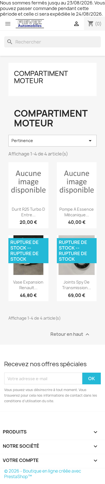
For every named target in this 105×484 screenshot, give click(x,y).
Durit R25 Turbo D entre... (28, 212)
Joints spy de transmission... (76, 284)
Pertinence (52, 140)
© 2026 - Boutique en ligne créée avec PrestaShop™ (42, 474)
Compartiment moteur (41, 77)
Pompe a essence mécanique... (76, 212)
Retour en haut (70, 334)
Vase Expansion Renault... (28, 284)
